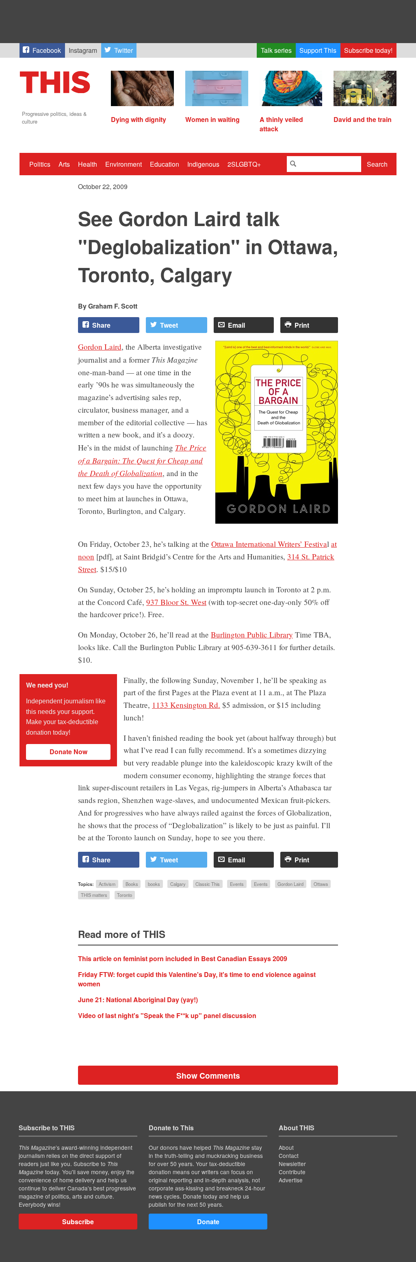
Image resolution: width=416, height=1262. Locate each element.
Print (302, 325)
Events (237, 884)
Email (236, 325)
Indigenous (203, 164)
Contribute (292, 1172)
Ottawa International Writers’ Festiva (269, 544)
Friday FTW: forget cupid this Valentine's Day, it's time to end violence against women (197, 979)
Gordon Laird (99, 347)
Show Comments (208, 1075)
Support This (317, 50)
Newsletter (292, 1164)
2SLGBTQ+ (244, 164)
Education (164, 164)
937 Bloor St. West (176, 602)
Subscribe (78, 1221)
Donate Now (68, 751)
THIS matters (94, 895)
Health (87, 164)
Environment (123, 164)
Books (132, 884)
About (286, 1147)
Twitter (123, 50)
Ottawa (321, 884)
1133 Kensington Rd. (186, 705)
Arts (64, 164)
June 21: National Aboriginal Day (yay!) (138, 999)
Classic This (207, 884)
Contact (289, 1155)
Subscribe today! (368, 50)
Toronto (124, 895)
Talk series (276, 50)
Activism (107, 884)
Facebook (46, 50)
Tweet (169, 325)
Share (101, 325)
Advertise (291, 1180)
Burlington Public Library (252, 634)
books (154, 884)
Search (377, 164)
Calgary (178, 884)
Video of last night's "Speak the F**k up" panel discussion (167, 1015)
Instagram (83, 50)
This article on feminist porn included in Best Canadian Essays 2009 (182, 958)
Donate (208, 1221)
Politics (39, 164)
